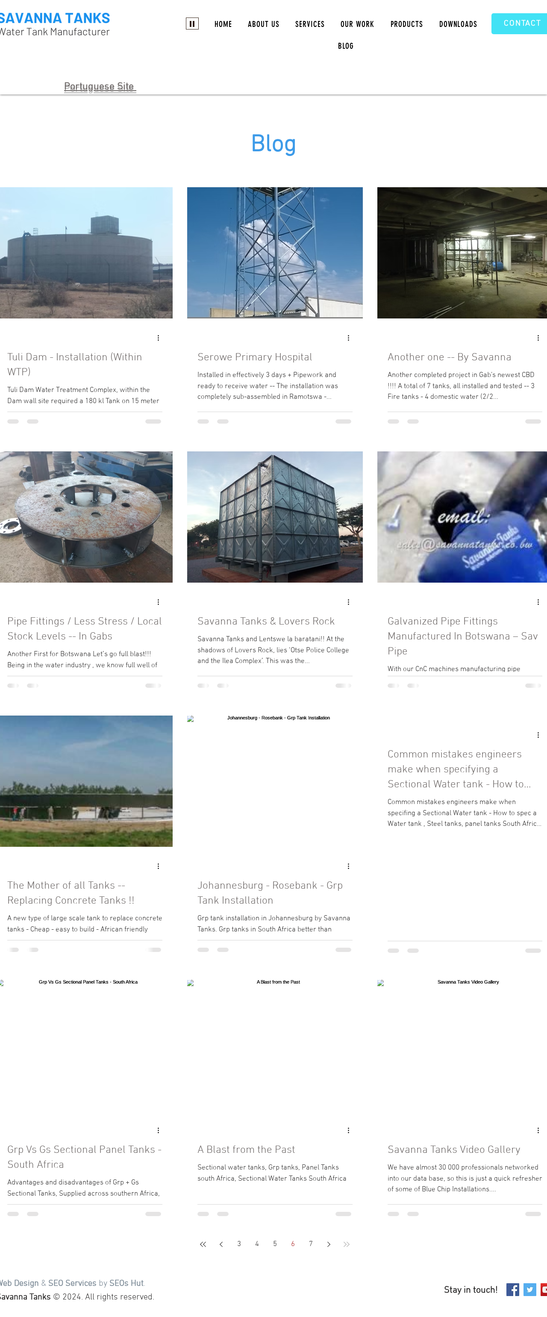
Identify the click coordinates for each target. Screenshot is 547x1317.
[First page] (203, 1244)
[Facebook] (512, 1289)
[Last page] (346, 1244)
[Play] (192, 23)
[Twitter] (529, 1289)
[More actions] (161, 338)
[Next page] (328, 1244)
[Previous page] (221, 1244)
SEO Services (72, 1284)
